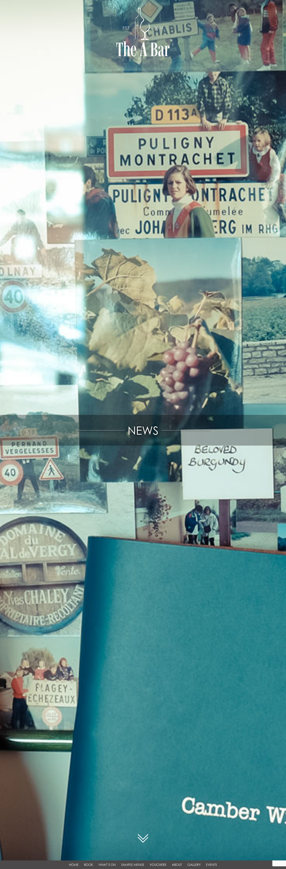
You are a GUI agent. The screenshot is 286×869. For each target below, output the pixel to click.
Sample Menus (132, 865)
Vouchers (158, 865)
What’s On (107, 865)
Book (88, 865)
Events (211, 865)
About (177, 865)
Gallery (194, 865)
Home (74, 865)
